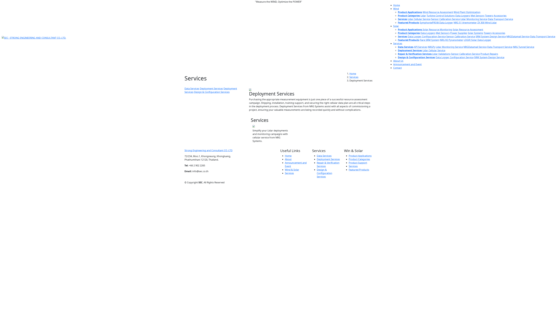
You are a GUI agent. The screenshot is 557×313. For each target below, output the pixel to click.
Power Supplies (458, 33)
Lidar (423, 15)
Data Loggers (462, 15)
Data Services (192, 88)
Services (353, 77)
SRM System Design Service (491, 36)
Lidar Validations (441, 53)
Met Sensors (477, 15)
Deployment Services (211, 88)
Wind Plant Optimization (467, 12)
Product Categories (359, 159)
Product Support (358, 162)
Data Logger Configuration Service (427, 36)
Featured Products (359, 169)
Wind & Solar (292, 169)
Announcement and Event (407, 64)
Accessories (500, 15)
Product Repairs (489, 53)
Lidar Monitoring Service (473, 19)
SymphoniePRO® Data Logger (436, 22)
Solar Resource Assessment (468, 29)
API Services (420, 47)
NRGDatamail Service (518, 36)
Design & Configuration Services (212, 92)
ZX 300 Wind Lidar (487, 22)
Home (396, 5)
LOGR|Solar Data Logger (477, 40)
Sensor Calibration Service (445, 19)
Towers (489, 15)
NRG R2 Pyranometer (451, 40)
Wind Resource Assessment (438, 12)
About (288, 159)
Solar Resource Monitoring (437, 29)
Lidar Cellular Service (419, 19)
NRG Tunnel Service (523, 47)
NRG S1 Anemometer (465, 22)
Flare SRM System (429, 40)
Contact (397, 67)
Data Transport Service (500, 19)
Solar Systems (475, 33)
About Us (398, 60)
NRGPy (431, 47)
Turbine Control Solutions (441, 15)
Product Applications (360, 155)
